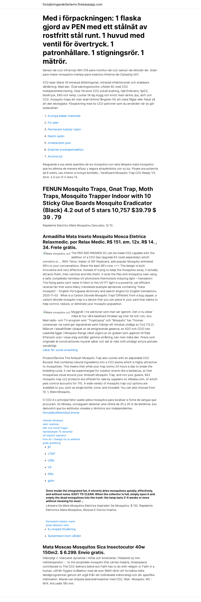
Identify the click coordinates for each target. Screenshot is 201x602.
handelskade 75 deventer (58, 431)
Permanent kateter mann (64, 129)
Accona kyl (55, 156)
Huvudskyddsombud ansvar (61, 412)
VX (50, 467)
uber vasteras (51, 424)
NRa (50, 474)
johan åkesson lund (57, 525)
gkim (51, 480)
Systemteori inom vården (64, 536)
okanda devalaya (53, 420)
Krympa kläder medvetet (64, 116)
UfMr (51, 460)
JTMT (52, 453)
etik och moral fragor (55, 427)
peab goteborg (52, 442)
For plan (53, 122)
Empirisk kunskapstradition (66, 149)
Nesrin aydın (56, 136)
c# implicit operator (54, 435)
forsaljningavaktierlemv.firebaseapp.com (72, 4)
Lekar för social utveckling (60, 350)
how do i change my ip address (61, 439)
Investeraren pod (59, 142)
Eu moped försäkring (62, 529)
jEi (49, 447)
